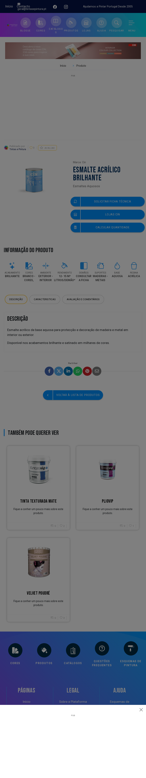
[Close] (141, 709)
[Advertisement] (73, 743)
